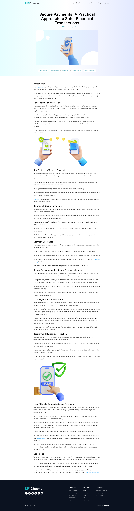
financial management (91, 472)
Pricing (71, 3)
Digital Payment (43, 70)
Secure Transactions (90, 70)
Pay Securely (65, 70)
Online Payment (71, 27)
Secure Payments (76, 70)
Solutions (79, 3)
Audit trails (37, 199)
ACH (70, 500)
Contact (93, 3)
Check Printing (73, 493)
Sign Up (106, 3)
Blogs (84, 497)
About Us (85, 490)
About (88, 3)
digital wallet (41, 438)
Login (100, 3)
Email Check (72, 497)
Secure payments (39, 87)
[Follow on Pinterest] (39, 493)
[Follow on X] (35, 493)
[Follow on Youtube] (42, 493)
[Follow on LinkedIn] (32, 493)
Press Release (86, 500)
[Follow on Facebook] (26, 493)
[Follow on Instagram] (29, 493)
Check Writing (73, 490)
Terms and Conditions (101, 490)
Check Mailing (73, 495)
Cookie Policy (99, 495)
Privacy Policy (99, 493)
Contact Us (85, 493)
